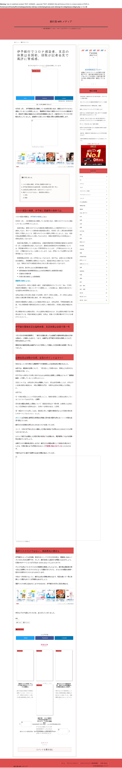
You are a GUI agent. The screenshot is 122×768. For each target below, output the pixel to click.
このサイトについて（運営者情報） (89, 763)
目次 (25, 177)
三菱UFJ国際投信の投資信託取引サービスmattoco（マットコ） (93, 139)
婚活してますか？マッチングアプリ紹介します (91, 109)
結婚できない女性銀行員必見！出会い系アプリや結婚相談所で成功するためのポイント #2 (93, 114)
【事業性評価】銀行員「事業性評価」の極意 (90, 105)
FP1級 (93, 176)
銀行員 (93, 293)
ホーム (63, 763)
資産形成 (93, 271)
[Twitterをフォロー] (95, 84)
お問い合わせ (103, 763)
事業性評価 (93, 205)
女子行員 (93, 231)
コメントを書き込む (44, 749)
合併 (93, 224)
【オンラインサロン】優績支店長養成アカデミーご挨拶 (93, 102)
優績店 (93, 209)
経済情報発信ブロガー (93, 69)
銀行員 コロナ (20, 629)
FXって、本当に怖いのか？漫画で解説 (89, 124)
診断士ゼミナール (93, 264)
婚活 (93, 234)
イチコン (93, 183)
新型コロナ (93, 242)
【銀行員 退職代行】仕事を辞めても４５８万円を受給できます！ (93, 134)
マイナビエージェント (93, 194)
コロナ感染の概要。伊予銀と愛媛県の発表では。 (37, 184)
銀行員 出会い (93, 300)
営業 (93, 227)
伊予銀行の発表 (35, 216)
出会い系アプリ (93, 213)
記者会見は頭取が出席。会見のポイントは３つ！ (37, 190)
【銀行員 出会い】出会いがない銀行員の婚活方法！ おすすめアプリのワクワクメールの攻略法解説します (93, 119)
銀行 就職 (93, 289)
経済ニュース (93, 260)
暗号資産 (93, 245)
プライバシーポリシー (72, 763)
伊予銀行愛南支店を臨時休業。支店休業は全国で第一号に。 (41, 187)
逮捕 (93, 278)
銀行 (93, 282)
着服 (93, 253)
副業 (93, 220)
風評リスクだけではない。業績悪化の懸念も (36, 192)
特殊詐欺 (93, 249)
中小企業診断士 (93, 202)
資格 (93, 267)
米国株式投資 (93, 256)
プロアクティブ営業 (93, 191)
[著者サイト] (92, 84)
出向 (93, 216)
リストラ (93, 198)
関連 (26, 198)
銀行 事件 (93, 285)
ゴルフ (93, 187)
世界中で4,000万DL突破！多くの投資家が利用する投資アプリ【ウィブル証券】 (93, 128)
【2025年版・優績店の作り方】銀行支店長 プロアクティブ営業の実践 (93, 97)
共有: (26, 195)
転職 (93, 274)
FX (93, 180)
